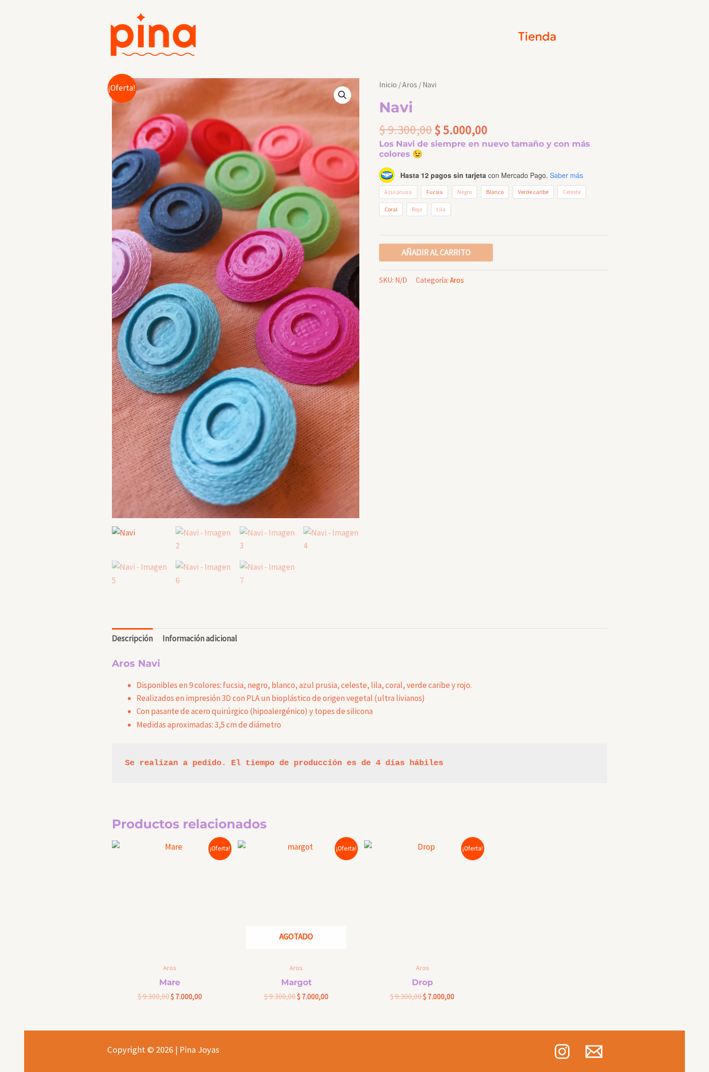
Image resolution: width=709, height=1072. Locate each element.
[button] (342, 95)
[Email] (594, 1051)
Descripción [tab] (132, 638)
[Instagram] (562, 1051)
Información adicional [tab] (200, 638)
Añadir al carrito (436, 252)
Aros (409, 84)
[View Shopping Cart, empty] (589, 36)
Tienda (537, 36)
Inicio (388, 84)
